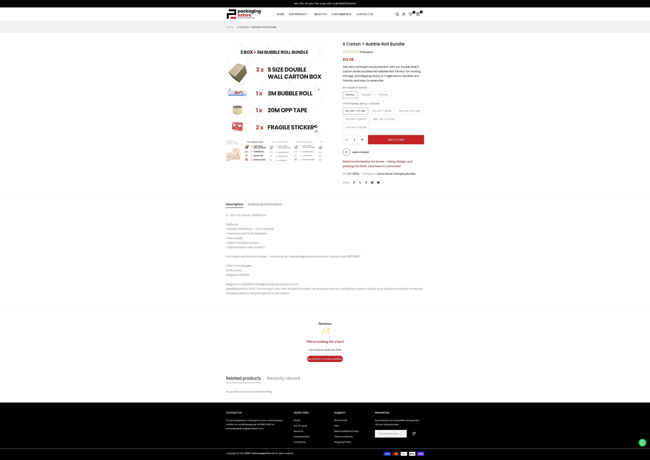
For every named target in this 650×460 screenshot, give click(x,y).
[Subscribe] (414, 434)
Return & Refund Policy (346, 431)
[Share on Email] (378, 182)
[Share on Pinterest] (366, 182)
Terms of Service (343, 436)
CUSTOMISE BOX (341, 14)
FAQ (336, 425)
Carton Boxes (384, 173)
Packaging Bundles (405, 173)
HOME (280, 14)
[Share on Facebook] (354, 182)
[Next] (316, 89)
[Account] (404, 14)
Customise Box (302, 436)
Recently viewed (283, 378)
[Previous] (232, 89)
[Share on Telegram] (372, 182)
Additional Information (265, 204)
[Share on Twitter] (360, 182)
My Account (340, 420)
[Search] (397, 14)
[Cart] (418, 14)
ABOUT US (320, 14)
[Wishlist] (411, 14)
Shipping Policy (342, 442)
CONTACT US (364, 14)
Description (234, 204)
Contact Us (300, 442)
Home (230, 27)
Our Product (300, 425)
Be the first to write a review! (325, 358)
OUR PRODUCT (298, 14)
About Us (299, 431)
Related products (243, 378)
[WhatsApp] (642, 442)
